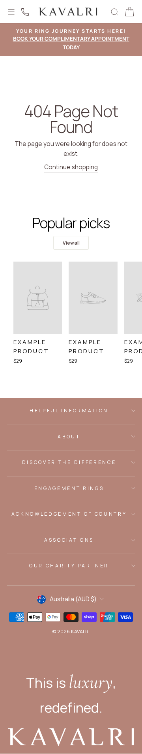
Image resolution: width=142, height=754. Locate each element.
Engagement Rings (69, 488)
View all (71, 242)
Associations (69, 540)
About (69, 436)
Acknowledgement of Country (69, 514)
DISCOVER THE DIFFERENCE (69, 462)
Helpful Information (69, 410)
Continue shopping (71, 167)
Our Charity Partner (69, 565)
